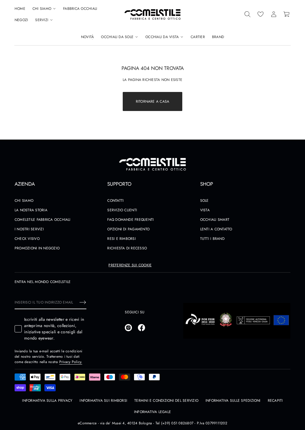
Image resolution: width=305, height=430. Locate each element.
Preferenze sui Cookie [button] (130, 265)
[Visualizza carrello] (286, 14)
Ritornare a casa (152, 101)
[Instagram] (128, 327)
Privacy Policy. (71, 362)
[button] (247, 14)
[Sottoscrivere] (82, 302)
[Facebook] (141, 327)
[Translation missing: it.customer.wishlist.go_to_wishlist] (260, 14)
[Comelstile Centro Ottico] (152, 14)
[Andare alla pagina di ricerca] (247, 14)
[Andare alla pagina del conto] (273, 14)
